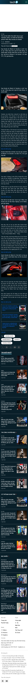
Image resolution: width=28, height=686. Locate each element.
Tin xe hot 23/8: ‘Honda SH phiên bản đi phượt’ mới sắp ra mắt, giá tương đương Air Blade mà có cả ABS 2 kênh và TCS (8, 454)
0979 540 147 (10, 643)
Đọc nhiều (4, 556)
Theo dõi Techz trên (6, 46)
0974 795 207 (14, 647)
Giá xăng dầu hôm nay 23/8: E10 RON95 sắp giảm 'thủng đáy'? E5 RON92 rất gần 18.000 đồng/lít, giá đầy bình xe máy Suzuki (8, 593)
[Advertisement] (14, 72)
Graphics (5, 635)
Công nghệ (18, 620)
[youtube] (14, 347)
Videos (5, 630)
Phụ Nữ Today (4, 622)
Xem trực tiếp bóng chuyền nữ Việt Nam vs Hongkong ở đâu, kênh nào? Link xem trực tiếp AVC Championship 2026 (8, 406)
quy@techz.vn (7, 645)
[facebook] (6, 347)
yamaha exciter (9, 336)
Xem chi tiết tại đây (6, 149)
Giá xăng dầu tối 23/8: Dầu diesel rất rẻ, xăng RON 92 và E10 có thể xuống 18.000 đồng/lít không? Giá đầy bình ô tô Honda (8, 531)
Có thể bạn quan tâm (8, 494)
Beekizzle (7, 41)
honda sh (17, 339)
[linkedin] (18, 347)
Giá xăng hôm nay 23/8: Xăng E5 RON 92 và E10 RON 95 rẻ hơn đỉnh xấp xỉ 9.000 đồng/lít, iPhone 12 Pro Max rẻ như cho (8, 565)
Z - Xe (16, 622)
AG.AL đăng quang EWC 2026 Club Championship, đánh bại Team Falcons (8, 360)
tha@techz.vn (21, 647)
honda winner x (7, 339)
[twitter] (2, 347)
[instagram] (10, 347)
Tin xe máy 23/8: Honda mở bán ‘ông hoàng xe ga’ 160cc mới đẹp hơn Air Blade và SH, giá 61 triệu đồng (8, 470)
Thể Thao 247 (18, 630)
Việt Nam (3, 401)
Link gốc (3, 332)
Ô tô (2, 417)
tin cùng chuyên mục (8, 432)
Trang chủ (3, 620)
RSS (16, 627)
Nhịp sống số (3, 559)
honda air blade (7, 343)
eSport (2, 356)
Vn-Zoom (17, 632)
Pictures (5, 632)
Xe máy (2, 34)
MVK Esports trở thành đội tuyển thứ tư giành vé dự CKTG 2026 (8, 374)
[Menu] (26, 2)
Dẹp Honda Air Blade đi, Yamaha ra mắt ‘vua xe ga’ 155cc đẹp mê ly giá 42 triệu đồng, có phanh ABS (10, 316)
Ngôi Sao (17, 625)
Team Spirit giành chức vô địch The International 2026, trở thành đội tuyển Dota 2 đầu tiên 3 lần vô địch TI (8, 389)
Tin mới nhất (6, 353)
